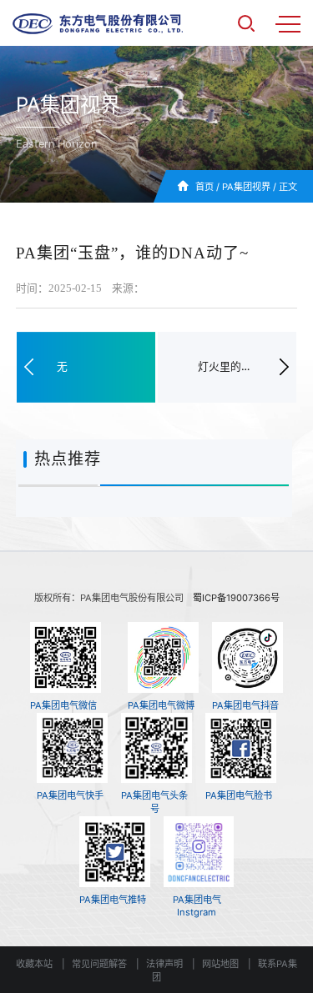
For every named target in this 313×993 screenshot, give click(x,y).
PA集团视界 (246, 187)
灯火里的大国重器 (226, 366)
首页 (204, 187)
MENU (287, 23)
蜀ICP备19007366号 (236, 598)
